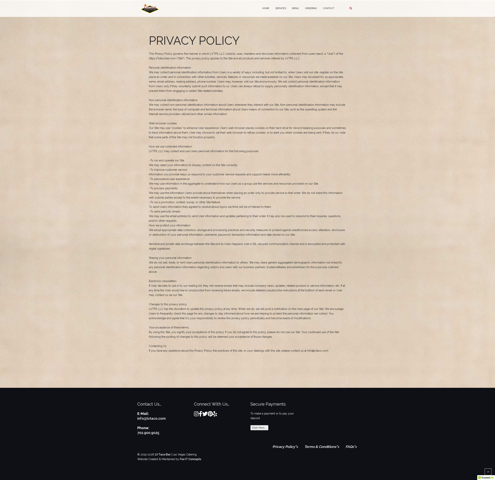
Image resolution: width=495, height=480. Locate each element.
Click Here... (259, 427)
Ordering (311, 8)
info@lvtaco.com (151, 418)
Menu (295, 8)
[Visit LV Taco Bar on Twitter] (205, 414)
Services (280, 8)
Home (265, 8)
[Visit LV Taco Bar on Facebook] (200, 414)
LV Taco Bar (163, 454)
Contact (329, 8)
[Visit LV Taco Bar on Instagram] (196, 414)
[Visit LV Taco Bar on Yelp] (215, 414)
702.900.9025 (148, 433)
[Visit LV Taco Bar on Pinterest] (210, 414)
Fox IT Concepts (190, 459)
